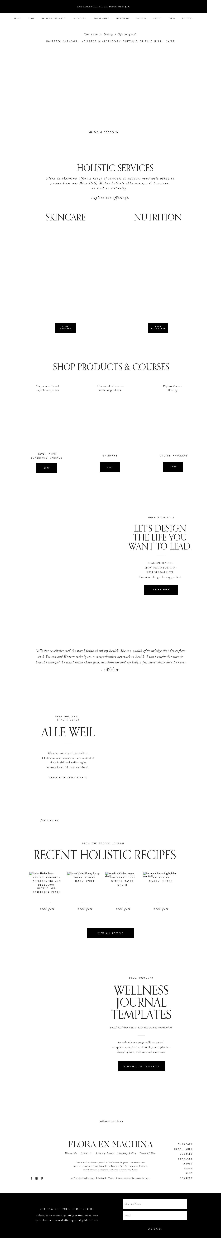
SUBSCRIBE (155, 1229)
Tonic (111, 1178)
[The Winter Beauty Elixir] (160, 895)
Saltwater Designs (141, 1178)
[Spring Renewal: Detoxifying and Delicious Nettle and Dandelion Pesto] (46, 895)
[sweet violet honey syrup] (84, 895)
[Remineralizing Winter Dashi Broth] (122, 895)
